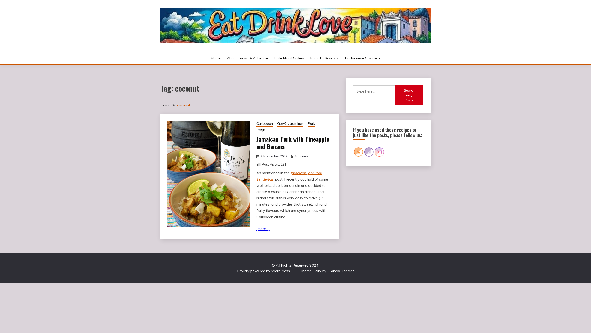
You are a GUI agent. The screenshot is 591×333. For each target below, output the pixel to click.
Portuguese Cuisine (361, 58)
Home (216, 58)
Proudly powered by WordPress (264, 270)
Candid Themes (342, 270)
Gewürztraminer (290, 123)
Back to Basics (322, 58)
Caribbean (264, 123)
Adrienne (301, 156)
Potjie (261, 130)
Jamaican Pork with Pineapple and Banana (292, 142)
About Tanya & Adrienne (247, 58)
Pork (311, 123)
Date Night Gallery (289, 58)
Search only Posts (409, 95)
